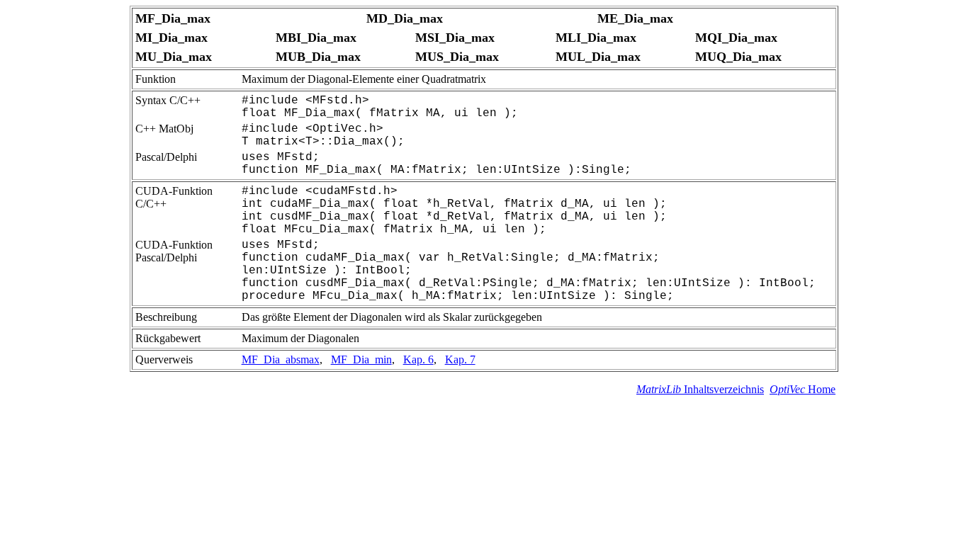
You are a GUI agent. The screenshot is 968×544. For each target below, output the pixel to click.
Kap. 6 (418, 359)
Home (802, 389)
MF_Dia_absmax (281, 359)
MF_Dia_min (361, 359)
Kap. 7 (460, 359)
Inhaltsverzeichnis (700, 389)
